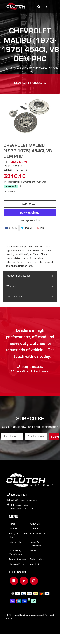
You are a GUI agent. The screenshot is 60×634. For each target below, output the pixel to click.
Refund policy (37, 559)
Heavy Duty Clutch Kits (18, 535)
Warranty (11, 286)
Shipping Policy (16, 563)
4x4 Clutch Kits (37, 533)
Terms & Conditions (35, 543)
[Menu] (52, 6)
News (33, 550)
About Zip (35, 563)
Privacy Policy (15, 542)
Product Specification (18, 275)
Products (13, 528)
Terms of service (17, 559)
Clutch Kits (35, 528)
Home (5, 68)
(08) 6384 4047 (33, 367)
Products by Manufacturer (16, 552)
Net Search (9, 618)
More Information (15, 296)
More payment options (30, 220)
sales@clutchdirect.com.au (32, 371)
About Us (35, 523)
